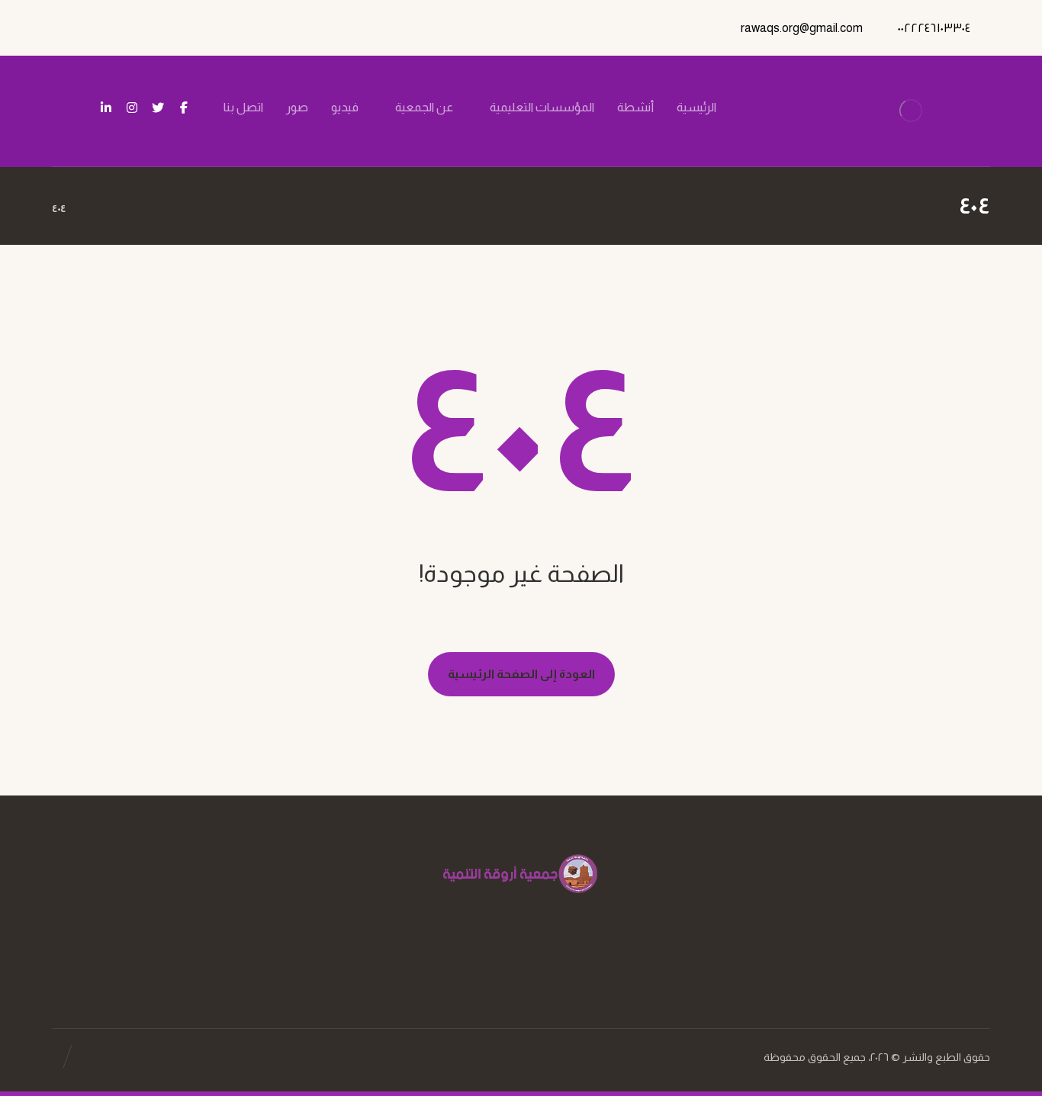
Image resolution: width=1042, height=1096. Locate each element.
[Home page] (96, 208)
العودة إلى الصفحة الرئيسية (521, 673)
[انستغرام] (132, 107)
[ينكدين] (106, 107)
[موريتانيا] (911, 111)
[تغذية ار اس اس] (80, 108)
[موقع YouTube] (505, 959)
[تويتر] (158, 107)
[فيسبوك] (184, 107)
